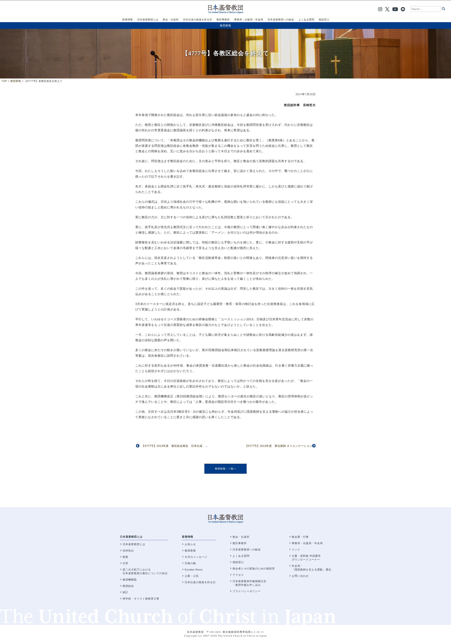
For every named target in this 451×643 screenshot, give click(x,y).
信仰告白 (128, 550)
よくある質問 (241, 555)
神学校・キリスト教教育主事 (141, 598)
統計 (125, 592)
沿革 (125, 563)
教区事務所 (240, 543)
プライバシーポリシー (247, 591)
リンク (296, 549)
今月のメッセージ (196, 556)
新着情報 (187, 536)
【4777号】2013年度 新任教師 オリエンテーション (278, 445)
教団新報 (225, 25)
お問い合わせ (300, 575)
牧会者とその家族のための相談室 (254, 568)
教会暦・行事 (300, 536)
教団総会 (128, 585)
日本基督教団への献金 (247, 549)
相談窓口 (238, 562)
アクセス (238, 574)
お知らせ (190, 544)
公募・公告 (192, 575)
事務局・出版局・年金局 (307, 543)
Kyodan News (194, 569)
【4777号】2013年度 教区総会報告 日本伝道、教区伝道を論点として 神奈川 (193, 445)
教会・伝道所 (241, 536)
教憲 (125, 556)
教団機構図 (130, 579)
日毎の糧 (190, 563)
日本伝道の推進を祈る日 (200, 582)
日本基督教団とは (131, 536)
